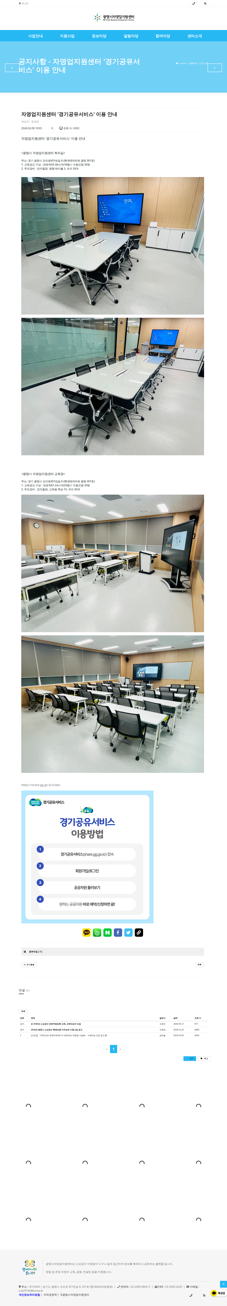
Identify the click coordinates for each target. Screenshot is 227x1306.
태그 (206, 1058)
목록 (200, 964)
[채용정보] (215, 68)
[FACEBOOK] (118, 932)
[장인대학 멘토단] (12, 68)
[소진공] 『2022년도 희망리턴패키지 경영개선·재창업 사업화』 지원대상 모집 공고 (68, 1035)
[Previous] (107, 1049)
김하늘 (163, 1035)
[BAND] (97, 932)
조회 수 (198, 1018)
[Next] (120, 1049)
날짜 (175, 1018)
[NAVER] (107, 932)
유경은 (35, 121)
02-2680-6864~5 (194, 3)
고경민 (163, 1024)
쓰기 (191, 1058)
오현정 (163, 1030)
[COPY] (139, 932)
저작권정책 (50, 1294)
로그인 (25, 3)
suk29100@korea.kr (31, 1290)
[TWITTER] (128, 932)
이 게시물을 (29, 964)
